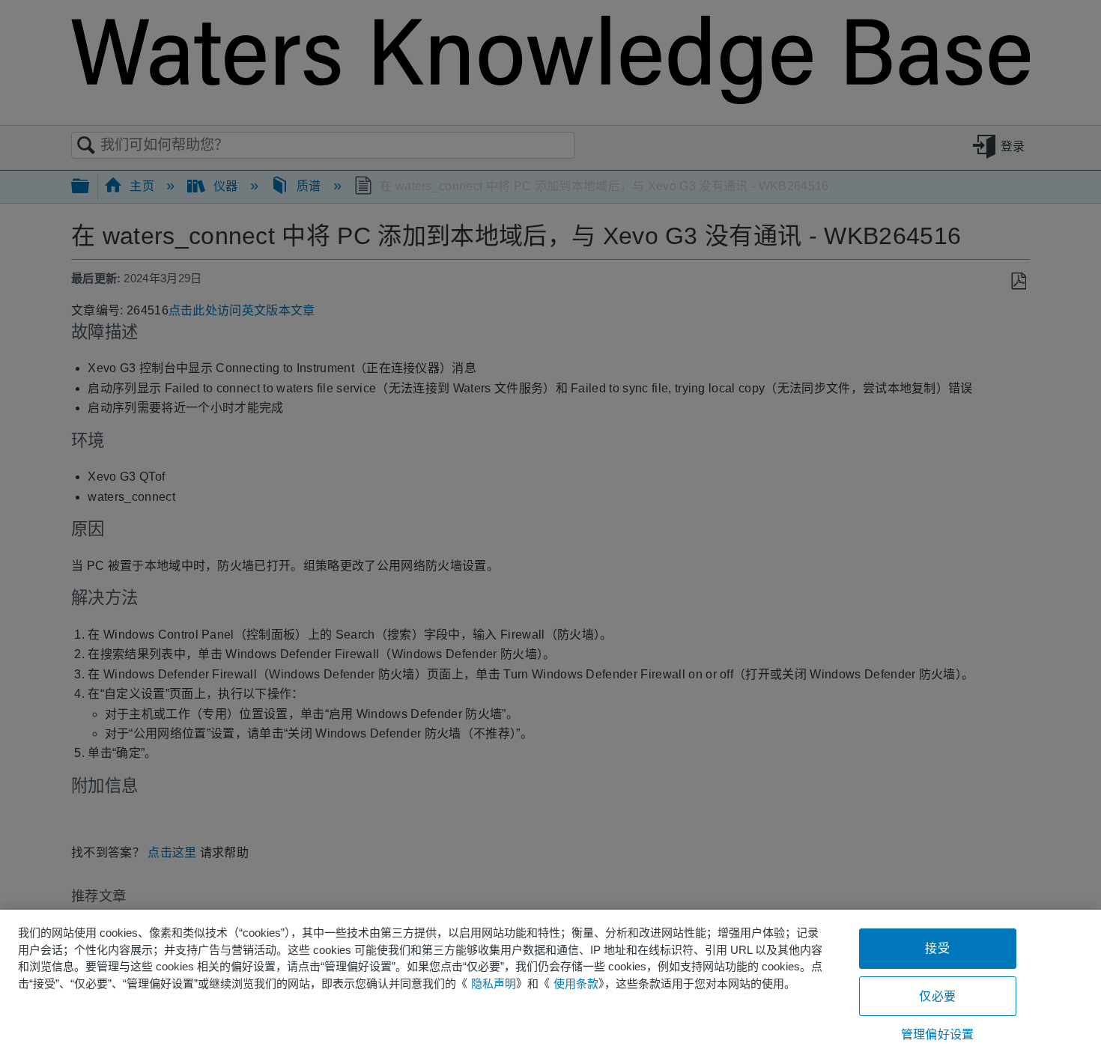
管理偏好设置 (937, 1034)
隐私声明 (493, 983)
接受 (937, 948)
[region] (550, 979)
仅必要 (937, 996)
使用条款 (575, 983)
